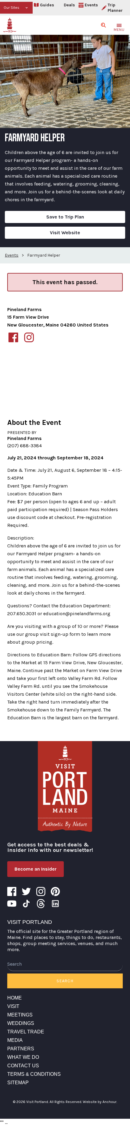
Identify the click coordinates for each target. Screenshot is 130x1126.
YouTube (12, 904)
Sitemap (18, 1082)
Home (14, 997)
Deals (69, 5)
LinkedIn (55, 904)
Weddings (20, 1023)
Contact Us (23, 1065)
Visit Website (65, 232)
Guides (47, 5)
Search (65, 980)
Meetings (20, 1014)
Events (91, 5)
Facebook (12, 891)
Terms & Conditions (34, 1074)
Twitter (26, 891)
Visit (13, 1006)
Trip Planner (115, 7)
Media (15, 1040)
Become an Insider (36, 869)
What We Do (23, 1057)
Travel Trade (25, 1031)
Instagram (41, 891)
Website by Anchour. (100, 1102)
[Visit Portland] (9, 25)
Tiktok (26, 904)
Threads (41, 904)
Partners (20, 1048)
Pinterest (55, 891)
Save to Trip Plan (65, 217)
